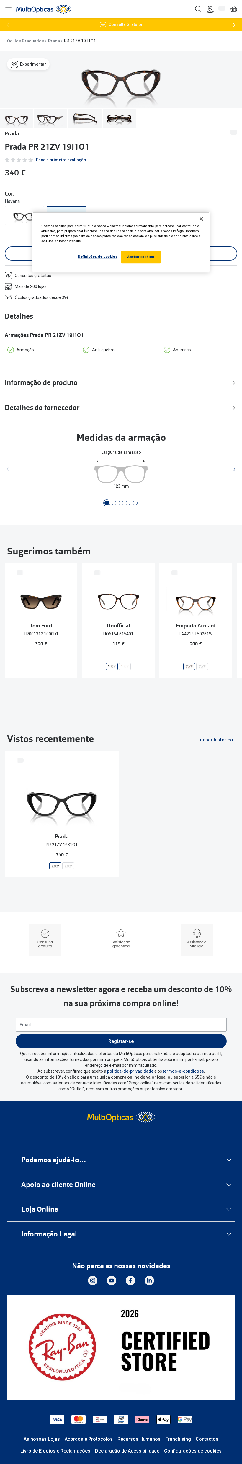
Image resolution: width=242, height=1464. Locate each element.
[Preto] (24, 215)
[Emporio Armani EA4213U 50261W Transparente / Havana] (189, 666)
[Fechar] (201, 218)
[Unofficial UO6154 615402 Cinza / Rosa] (125, 666)
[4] (128, 503)
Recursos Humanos (139, 1439)
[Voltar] (8, 24)
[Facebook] (130, 1280)
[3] (121, 503)
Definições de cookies (97, 256)
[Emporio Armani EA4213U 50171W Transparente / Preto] (202, 666)
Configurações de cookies (193, 1451)
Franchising (178, 1439)
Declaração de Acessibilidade (127, 1451)
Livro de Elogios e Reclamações (55, 1451)
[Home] (43, 9)
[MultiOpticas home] (121, 1117)
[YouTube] (111, 1280)
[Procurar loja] (210, 9)
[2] (114, 503)
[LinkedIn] (149, 1280)
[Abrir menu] (8, 9)
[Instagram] (92, 1280)
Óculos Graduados (25, 41)
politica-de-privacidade (130, 1071)
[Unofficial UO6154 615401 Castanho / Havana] (112, 666)
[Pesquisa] (198, 9)
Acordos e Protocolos (89, 1439)
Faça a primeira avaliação (61, 160)
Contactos (207, 1439)
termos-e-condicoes (183, 1071)
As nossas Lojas (42, 1439)
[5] (135, 503)
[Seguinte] (233, 24)
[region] (121, 242)
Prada (54, 41)
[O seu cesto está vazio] (233, 9)
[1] (106, 503)
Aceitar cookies (140, 257)
